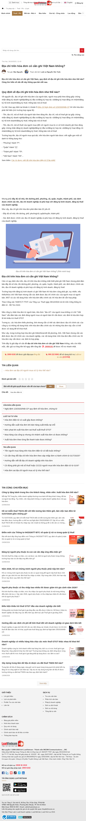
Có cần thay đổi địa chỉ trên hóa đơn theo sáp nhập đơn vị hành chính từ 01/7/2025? (42, 456)
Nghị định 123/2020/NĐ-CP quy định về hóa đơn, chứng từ (31, 409)
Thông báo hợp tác (10, 735)
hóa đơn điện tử (16, 392)
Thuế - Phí (17, 13)
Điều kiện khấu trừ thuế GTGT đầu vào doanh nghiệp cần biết (31, 606)
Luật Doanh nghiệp (23, 812)
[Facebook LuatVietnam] (3, 773)
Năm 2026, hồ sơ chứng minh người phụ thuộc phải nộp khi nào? (33, 569)
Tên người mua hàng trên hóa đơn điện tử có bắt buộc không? (33, 451)
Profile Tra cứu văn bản (12, 702)
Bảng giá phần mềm (11, 720)
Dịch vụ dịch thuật (51, 705)
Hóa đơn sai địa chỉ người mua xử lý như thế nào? (28, 370)
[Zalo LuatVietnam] (7, 773)
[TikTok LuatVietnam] (15, 773)
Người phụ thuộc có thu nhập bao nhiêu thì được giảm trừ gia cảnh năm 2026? (40, 587)
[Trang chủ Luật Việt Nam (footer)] (43, 744)
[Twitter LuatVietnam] (19, 773)
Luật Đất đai (36, 812)
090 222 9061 (53, 354)
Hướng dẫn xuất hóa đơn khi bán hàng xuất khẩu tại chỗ (30, 425)
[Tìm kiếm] (82, 50)
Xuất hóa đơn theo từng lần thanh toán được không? (28, 439)
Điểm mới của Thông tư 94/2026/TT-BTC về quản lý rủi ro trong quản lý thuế (38, 532)
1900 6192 (11, 354)
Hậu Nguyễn (18, 72)
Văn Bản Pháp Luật (9, 812)
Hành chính (5, 13)
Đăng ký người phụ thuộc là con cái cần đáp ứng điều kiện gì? (32, 552)
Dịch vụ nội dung (51, 708)
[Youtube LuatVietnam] (11, 773)
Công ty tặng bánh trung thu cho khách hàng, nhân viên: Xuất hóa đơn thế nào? (40, 492)
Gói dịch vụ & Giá (54, 2)
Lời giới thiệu (8, 696)
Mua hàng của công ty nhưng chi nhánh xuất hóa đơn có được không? (36, 435)
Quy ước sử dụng (10, 726)
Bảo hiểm (42, 13)
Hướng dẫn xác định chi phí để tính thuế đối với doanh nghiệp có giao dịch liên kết (41, 623)
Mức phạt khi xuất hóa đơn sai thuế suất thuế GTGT (28, 430)
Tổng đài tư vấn (50, 711)
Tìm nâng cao (78, 55)
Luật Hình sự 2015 (48, 812)
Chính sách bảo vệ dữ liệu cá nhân (16, 732)
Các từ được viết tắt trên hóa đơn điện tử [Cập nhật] (33, 160)
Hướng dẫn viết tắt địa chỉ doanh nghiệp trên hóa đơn (29, 460)
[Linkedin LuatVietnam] (23, 773)
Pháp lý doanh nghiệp (53, 702)
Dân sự (81, 13)
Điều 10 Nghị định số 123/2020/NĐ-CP (54, 107)
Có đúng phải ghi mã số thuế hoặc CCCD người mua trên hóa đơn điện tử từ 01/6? (42, 465)
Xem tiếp (43, 683)
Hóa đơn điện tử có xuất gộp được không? (24, 420)
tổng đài (37, 354)
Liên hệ (6, 705)
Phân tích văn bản (51, 699)
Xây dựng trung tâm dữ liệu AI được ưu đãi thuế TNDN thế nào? (32, 663)
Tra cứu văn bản (51, 696)
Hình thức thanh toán (11, 723)
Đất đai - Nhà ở (30, 13)
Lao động (71, 13)
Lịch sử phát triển (10, 699)
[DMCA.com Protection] (25, 818)
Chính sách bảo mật (11, 729)
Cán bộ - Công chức (57, 13)
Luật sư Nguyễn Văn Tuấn (51, 72)
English (69, 2)
